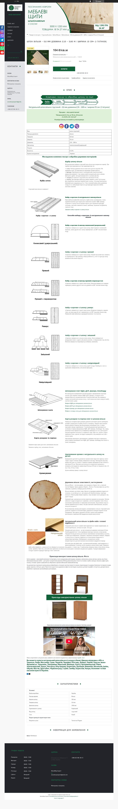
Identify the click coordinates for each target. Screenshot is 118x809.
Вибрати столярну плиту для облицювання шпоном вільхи (81, 411)
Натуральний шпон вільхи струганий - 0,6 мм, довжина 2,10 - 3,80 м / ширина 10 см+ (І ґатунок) (69, 107)
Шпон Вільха (56, 35)
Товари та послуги (34, 35)
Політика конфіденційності (71, 796)
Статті (9, 37)
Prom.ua (68, 794)
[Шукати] (21, 51)
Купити (64, 69)
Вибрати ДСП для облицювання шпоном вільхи (78, 406)
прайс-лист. (81, 657)
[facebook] (27, 674)
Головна (10, 30)
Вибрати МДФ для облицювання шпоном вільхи (78, 403)
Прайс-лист (11, 23)
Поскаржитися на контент (56, 796)
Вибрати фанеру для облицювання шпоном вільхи (79, 408)
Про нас (9, 33)
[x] (29, 674)
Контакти (10, 40)
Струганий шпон (47, 35)
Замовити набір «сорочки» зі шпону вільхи (77, 209)
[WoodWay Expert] (14, 7)
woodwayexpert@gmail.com (14, 101)
